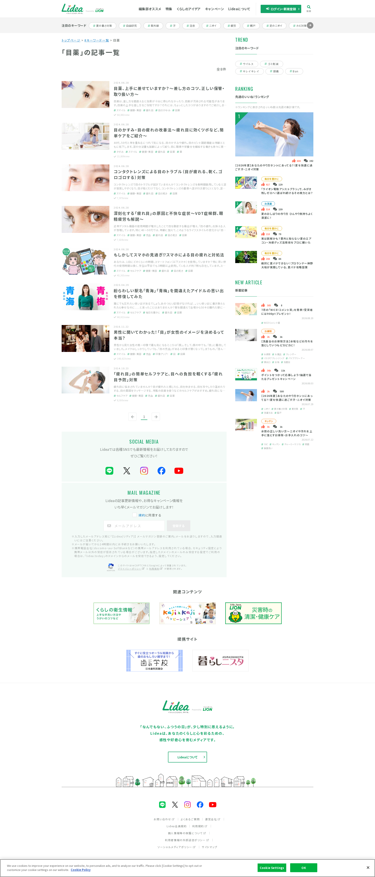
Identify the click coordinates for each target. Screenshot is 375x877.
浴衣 (194, 26)
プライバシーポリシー (129, 568)
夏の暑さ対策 (104, 26)
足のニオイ (276, 26)
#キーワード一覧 (96, 40)
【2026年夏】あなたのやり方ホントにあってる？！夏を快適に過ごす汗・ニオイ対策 (287, 398)
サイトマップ (209, 847)
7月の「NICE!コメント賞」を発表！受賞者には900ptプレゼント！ (287, 312)
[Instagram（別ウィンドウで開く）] (144, 471)
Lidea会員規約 (177, 826)
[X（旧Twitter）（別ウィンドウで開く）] (127, 471)
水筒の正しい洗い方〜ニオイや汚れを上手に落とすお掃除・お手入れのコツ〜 (286, 433)
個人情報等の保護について (185, 833)
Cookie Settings (272, 868)
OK (303, 868)
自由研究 (133, 26)
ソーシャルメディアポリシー (175, 847)
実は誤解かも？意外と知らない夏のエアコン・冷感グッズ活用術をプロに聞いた (286, 240)
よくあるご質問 (190, 819)
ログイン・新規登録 (283, 9)
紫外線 (156, 26)
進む (310, 28)
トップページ (71, 40)
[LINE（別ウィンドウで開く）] (109, 471)
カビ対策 (303, 26)
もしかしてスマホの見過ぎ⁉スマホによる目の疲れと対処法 (169, 254)
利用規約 (154, 568)
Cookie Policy (80, 870)
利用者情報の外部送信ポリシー (185, 840)
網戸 (255, 26)
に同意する (149, 515)
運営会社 (211, 819)
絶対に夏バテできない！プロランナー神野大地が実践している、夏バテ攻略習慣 (287, 265)
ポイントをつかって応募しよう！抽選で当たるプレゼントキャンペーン (286, 377)
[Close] (368, 867)
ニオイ (215, 26)
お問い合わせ (162, 819)
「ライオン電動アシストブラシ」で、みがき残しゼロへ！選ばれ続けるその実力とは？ (287, 191)
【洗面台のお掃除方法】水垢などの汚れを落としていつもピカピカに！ (287, 343)
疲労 (235, 26)
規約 (141, 515)
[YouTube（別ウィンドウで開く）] (179, 471)
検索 (308, 10)
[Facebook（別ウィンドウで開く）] (161, 471)
